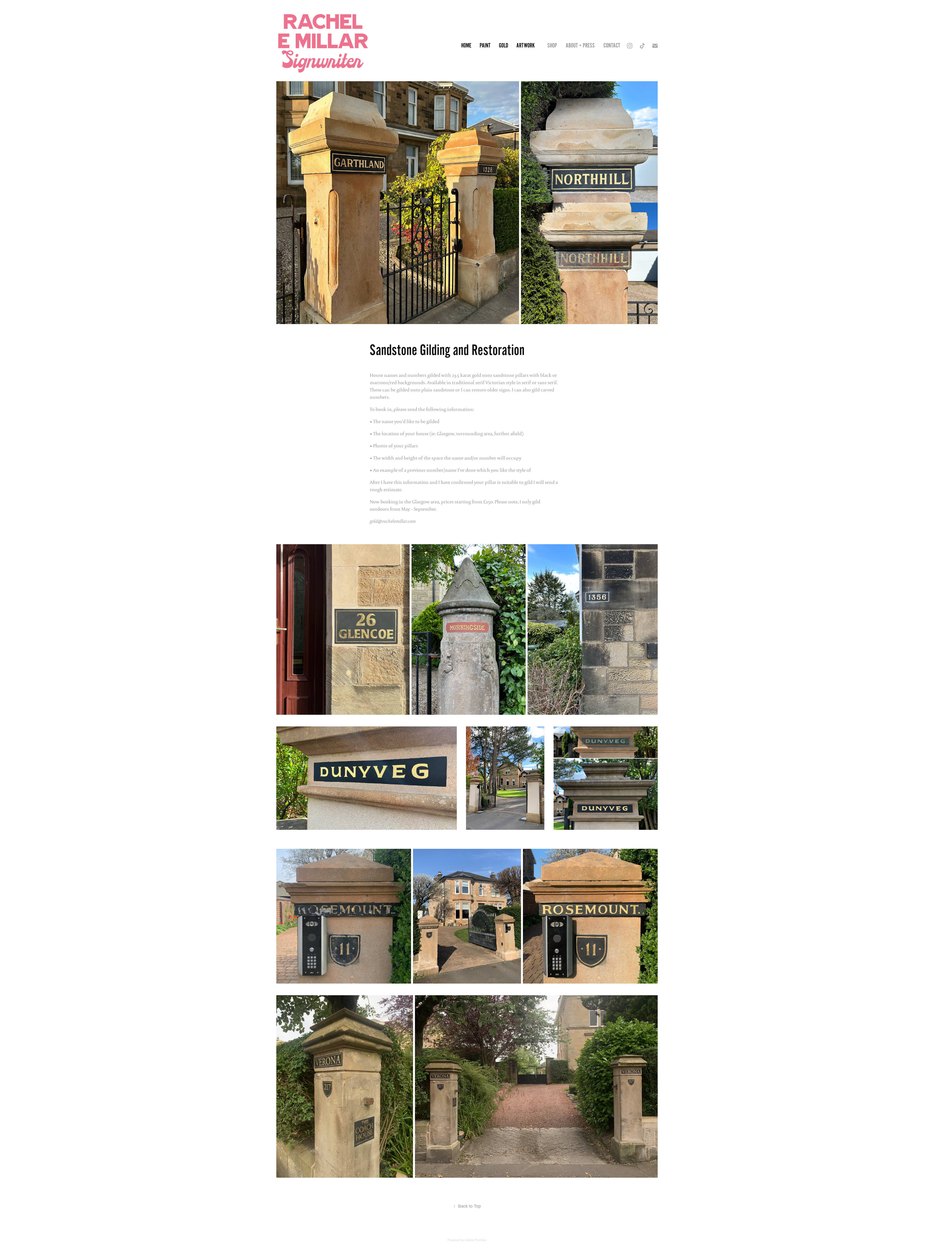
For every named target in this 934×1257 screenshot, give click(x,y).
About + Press (580, 45)
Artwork (525, 45)
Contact (611, 45)
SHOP (552, 45)
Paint (485, 45)
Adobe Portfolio (475, 1240)
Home (466, 45)
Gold (503, 45)
